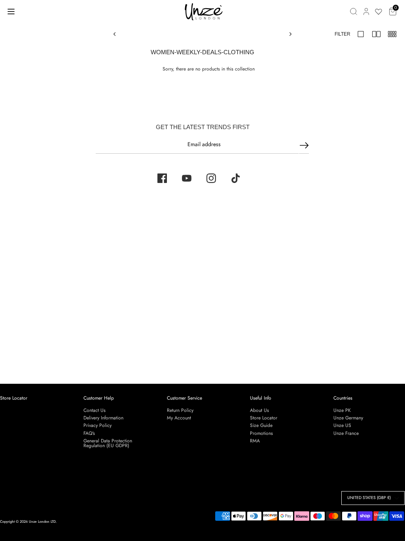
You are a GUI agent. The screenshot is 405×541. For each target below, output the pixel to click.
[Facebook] (162, 178)
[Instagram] (211, 178)
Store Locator (13, 398)
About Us (259, 410)
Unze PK (342, 410)
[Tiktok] (235, 178)
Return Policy (180, 410)
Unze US (342, 425)
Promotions (261, 433)
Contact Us (94, 410)
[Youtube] (186, 178)
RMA (255, 440)
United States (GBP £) (369, 498)
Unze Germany (348, 417)
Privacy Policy (97, 425)
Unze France (346, 433)
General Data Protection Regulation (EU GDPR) (107, 443)
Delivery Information (103, 417)
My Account (179, 417)
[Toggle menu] (11, 11)
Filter (342, 34)
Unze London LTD (42, 521)
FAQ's (89, 433)
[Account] (366, 11)
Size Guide (261, 425)
